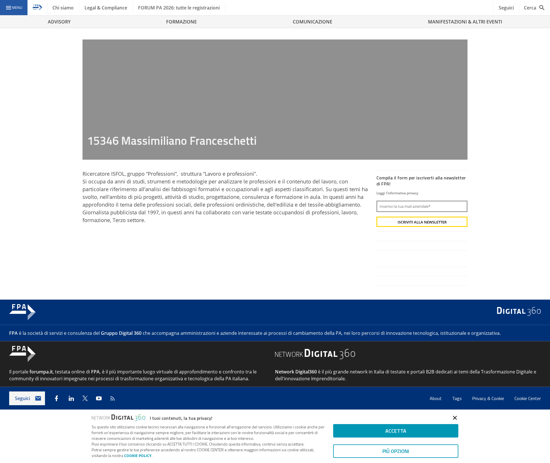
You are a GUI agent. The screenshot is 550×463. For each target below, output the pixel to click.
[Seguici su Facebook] (56, 398)
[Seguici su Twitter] (85, 398)
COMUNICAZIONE (312, 22)
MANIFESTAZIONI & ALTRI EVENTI (465, 22)
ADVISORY (59, 22)
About (436, 398)
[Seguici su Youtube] (98, 398)
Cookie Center (527, 398)
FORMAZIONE (181, 22)
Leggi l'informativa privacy (397, 193)
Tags (457, 398)
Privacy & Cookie (488, 398)
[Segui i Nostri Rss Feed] (112, 398)
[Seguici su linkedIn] (71, 398)
